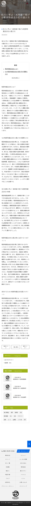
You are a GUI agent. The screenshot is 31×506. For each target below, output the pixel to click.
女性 (21, 412)
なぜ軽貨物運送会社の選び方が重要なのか (16, 73)
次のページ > (25, 347)
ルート (9, 419)
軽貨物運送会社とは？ (11, 69)
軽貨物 (16, 412)
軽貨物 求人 (8, 363)
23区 (15, 416)
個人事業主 (6, 412)
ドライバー (20, 416)
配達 (5, 419)
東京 (12, 412)
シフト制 (20, 419)
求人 (11, 416)
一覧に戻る (15, 347)
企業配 (14, 419)
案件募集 (6, 416)
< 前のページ (6, 347)
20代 (25, 419)
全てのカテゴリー (9, 360)
